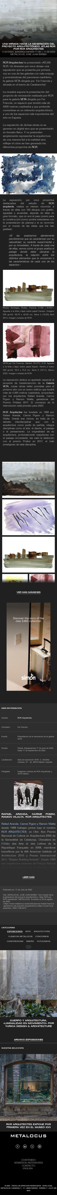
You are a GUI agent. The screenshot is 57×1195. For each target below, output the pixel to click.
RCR (34, 147)
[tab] (15, 931)
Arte (28, 931)
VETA (23, 99)
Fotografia (43, 941)
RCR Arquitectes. (25, 718)
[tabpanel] (28, 996)
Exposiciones (15, 931)
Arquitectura (42, 931)
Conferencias (15, 941)
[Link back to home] (28, 1138)
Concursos (42, 936)
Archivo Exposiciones (28, 1040)
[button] (5, 995)
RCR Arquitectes (13, 63)
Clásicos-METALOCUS (20, 936)
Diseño (30, 941)
